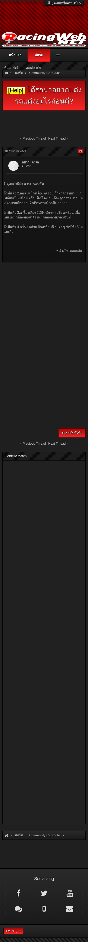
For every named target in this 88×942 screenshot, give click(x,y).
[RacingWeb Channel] (69, 892)
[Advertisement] (44, 310)
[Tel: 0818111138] (44, 908)
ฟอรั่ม (39, 55)
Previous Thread (34, 138)
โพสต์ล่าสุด (33, 67)
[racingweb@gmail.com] (69, 908)
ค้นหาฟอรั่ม (12, 67)
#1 (80, 151)
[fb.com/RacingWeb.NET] (18, 892)
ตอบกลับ (76, 250)
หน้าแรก (15, 55)
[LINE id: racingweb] (18, 908)
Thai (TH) (11, 931)
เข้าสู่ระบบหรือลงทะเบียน (64, 3)
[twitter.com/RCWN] (44, 892)
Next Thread (57, 138)
